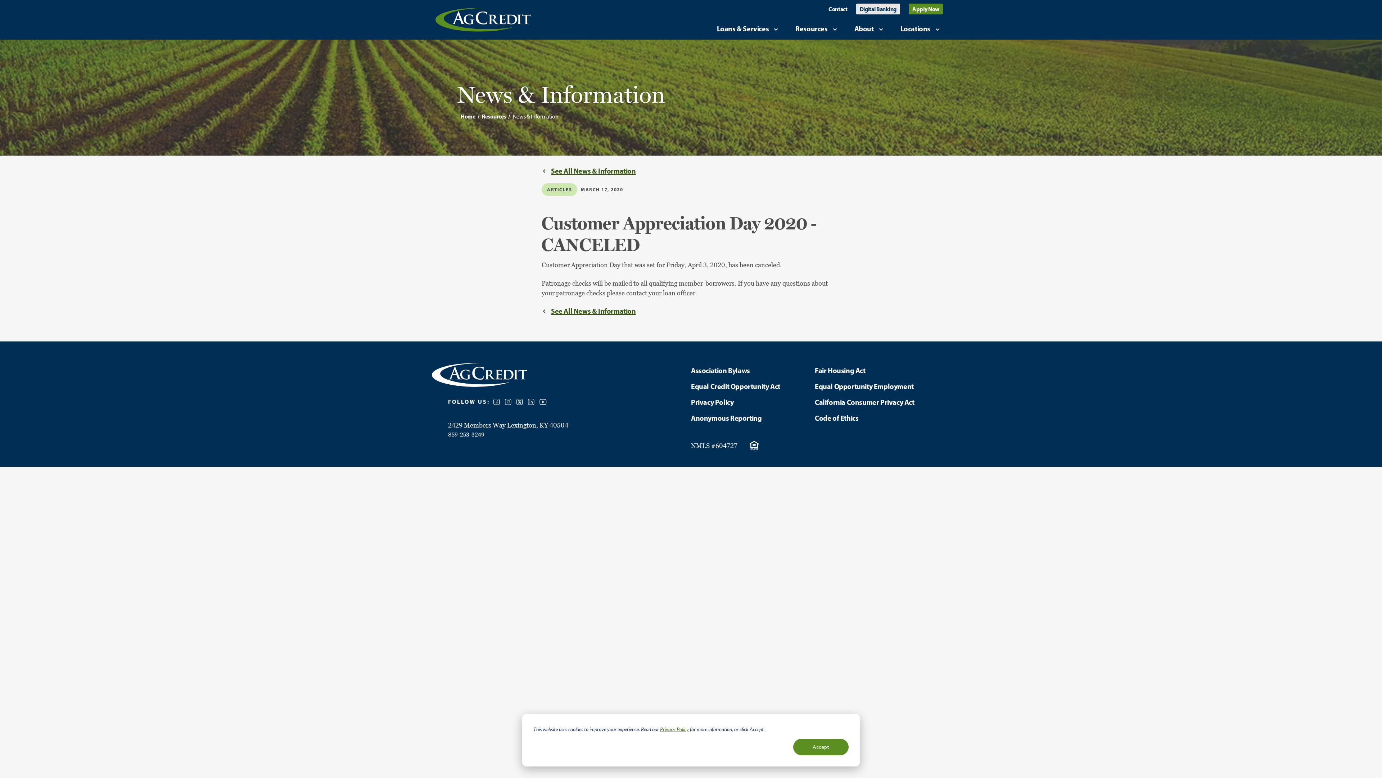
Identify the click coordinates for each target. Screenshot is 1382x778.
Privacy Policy (674, 729)
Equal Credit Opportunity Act (735, 386)
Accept (821, 747)
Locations (915, 28)
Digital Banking (878, 9)
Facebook (496, 402)
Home (468, 116)
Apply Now (925, 9)
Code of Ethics (836, 417)
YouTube (543, 402)
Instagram (508, 402)
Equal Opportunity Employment (864, 386)
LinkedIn (531, 402)
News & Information (536, 116)
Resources (811, 28)
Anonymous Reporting (726, 417)
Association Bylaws (720, 370)
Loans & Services (743, 28)
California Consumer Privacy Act (864, 402)
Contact (838, 9)
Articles (559, 189)
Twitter (519, 402)
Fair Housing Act (840, 370)
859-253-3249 (466, 434)
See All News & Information (593, 170)
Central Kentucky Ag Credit (483, 20)
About (864, 28)
